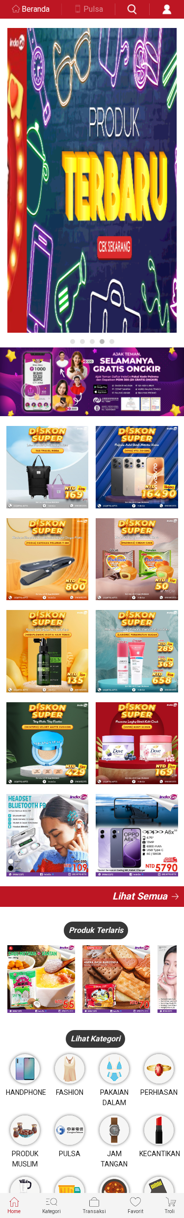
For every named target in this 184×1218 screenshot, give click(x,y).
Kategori (51, 1211)
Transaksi (94, 1211)
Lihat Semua (139, 896)
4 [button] (102, 341)
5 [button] (111, 341)
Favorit (135, 1211)
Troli (170, 1211)
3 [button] (92, 341)
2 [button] (82, 341)
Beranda (36, 9)
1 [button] (72, 341)
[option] (92, 180)
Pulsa (93, 9)
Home (14, 1211)
